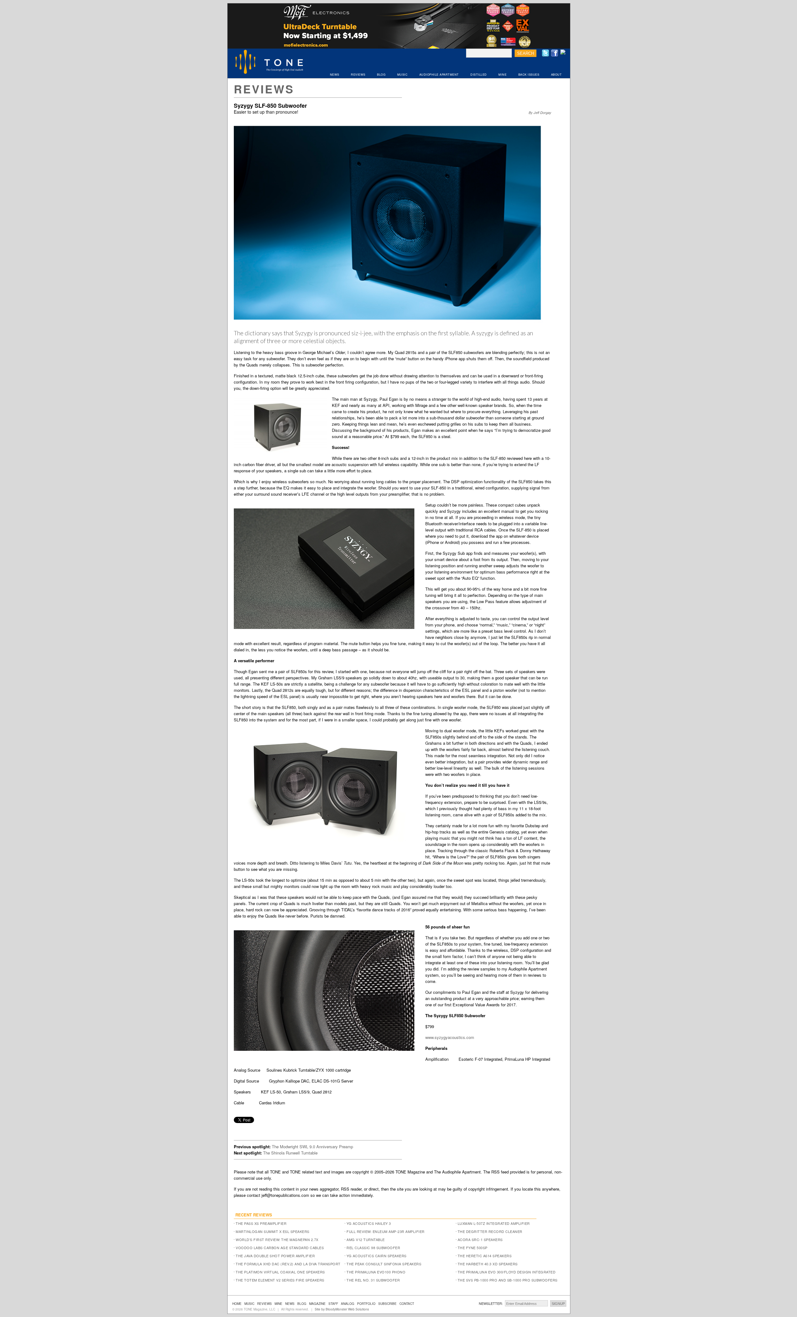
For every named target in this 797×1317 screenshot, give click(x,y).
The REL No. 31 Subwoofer (373, 1279)
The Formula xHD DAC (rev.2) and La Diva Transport (288, 1263)
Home (237, 1303)
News (290, 1303)
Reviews (264, 89)
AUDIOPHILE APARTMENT (439, 75)
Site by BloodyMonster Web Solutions (342, 1309)
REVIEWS (358, 75)
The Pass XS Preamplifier (261, 1223)
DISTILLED (478, 75)
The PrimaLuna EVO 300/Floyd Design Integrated (507, 1271)
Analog (347, 1303)
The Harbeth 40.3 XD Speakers (488, 1263)
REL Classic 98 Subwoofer (373, 1247)
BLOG (381, 75)
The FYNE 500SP (473, 1247)
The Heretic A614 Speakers (485, 1255)
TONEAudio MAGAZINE (270, 63)
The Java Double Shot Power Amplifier (275, 1255)
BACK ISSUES (529, 75)
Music (249, 1303)
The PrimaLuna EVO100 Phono (376, 1271)
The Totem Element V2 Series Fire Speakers (280, 1279)
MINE (502, 75)
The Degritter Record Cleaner (490, 1231)
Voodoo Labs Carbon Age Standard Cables (280, 1247)
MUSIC (402, 75)
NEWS (334, 75)
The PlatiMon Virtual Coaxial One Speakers (280, 1271)
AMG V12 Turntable (366, 1239)
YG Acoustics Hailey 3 (369, 1223)
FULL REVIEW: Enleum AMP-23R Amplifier (386, 1231)
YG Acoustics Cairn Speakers (377, 1255)
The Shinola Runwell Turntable (290, 1153)
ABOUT (556, 75)
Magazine (317, 1303)
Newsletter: (491, 1303)
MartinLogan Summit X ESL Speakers (272, 1231)
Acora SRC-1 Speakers (480, 1239)
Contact (406, 1303)
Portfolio (366, 1303)
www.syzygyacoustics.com (449, 1037)
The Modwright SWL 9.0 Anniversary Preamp (312, 1146)
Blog (301, 1303)
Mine (278, 1303)
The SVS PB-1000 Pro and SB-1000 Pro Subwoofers (508, 1279)
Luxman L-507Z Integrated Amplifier (494, 1223)
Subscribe (387, 1303)
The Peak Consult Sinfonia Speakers (384, 1263)
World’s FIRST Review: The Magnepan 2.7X (277, 1239)
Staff (333, 1303)
